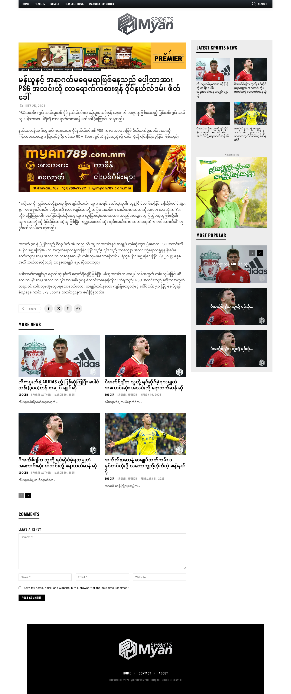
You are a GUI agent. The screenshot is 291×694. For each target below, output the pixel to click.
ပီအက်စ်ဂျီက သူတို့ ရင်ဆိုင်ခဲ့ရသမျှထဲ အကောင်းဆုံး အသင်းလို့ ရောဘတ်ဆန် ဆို (144, 384)
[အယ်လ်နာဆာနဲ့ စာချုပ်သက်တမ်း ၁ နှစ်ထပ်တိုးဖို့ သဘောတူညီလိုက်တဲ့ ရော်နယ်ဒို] (145, 434)
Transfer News (92, 69)
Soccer (77, 69)
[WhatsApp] (78, 308)
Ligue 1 (23, 69)
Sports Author (41, 394)
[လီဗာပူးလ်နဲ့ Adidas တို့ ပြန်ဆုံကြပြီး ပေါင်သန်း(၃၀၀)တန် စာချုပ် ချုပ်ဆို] (59, 356)
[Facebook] (48, 308)
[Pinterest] (68, 308)
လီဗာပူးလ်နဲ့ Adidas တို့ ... (232, 263)
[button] (259, 3)
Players (47, 69)
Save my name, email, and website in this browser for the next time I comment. (77, 587)
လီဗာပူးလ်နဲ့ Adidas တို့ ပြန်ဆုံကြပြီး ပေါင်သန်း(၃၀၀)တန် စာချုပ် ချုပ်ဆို (59, 384)
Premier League (63, 69)
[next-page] (28, 495)
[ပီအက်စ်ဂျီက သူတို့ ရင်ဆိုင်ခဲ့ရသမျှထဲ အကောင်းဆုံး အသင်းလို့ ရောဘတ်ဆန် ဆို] (145, 356)
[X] (58, 308)
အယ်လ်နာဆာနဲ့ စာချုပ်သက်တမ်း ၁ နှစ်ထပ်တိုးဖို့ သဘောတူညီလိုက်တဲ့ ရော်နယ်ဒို (145, 465)
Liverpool (35, 69)
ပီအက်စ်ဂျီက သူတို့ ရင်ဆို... (231, 306)
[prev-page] (21, 495)
